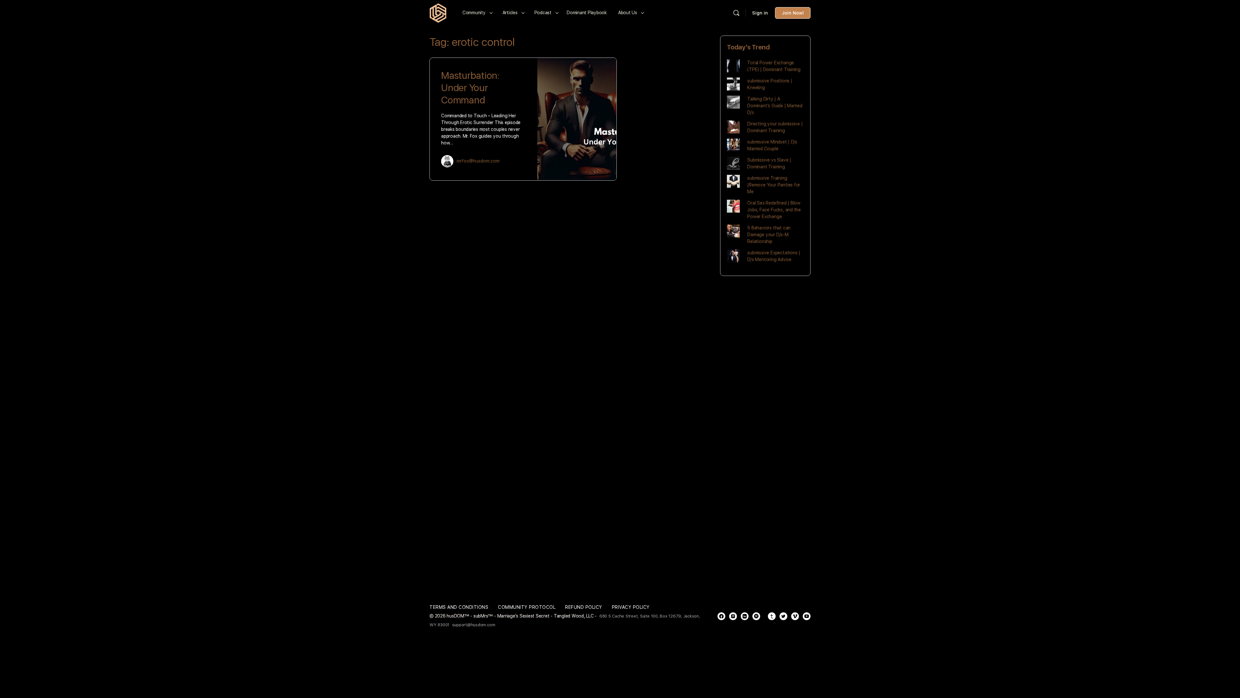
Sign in (760, 13)
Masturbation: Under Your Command (470, 87)
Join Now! (793, 13)
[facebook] (721, 616)
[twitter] (783, 616)
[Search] (736, 13)
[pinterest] (756, 616)
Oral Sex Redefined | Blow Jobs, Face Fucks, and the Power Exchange (774, 209)
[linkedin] (745, 616)
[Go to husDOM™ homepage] (437, 12)
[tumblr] (772, 616)
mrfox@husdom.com (478, 161)
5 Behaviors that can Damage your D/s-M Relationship (768, 234)
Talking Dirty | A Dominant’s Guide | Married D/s (774, 105)
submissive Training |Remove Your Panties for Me (773, 184)
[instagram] (733, 616)
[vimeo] (795, 616)
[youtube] (807, 616)
